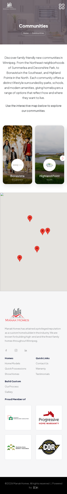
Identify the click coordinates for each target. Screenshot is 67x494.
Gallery (9, 391)
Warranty (41, 368)
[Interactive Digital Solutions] (35, 487)
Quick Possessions (15, 368)
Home (26, 33)
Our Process (12, 386)
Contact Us (42, 363)
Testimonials (43, 374)
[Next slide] (63, 158)
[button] (37, 249)
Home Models (12, 363)
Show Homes (12, 374)
